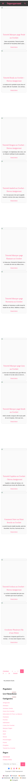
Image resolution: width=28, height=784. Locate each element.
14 (9, 673)
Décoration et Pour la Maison (12, 714)
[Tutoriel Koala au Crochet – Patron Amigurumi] (14, 62)
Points (5, 742)
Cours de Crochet (8, 711)
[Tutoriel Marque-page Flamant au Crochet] (14, 240)
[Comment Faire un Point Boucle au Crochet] (14, 504)
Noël (4, 734)
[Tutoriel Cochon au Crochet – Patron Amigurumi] (14, 571)
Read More (13, 47)
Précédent (6, 671)
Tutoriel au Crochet (9, 748)
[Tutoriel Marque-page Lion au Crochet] (14, 350)
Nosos (5, 737)
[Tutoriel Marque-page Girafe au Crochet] (14, 394)
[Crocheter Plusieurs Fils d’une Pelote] (14, 614)
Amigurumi (6, 702)
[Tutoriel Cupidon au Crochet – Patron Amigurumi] (14, 461)
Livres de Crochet (8, 725)
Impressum (6, 756)
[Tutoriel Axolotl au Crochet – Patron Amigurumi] (14, 173)
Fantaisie (6, 717)
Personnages (7, 739)
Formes (5, 720)
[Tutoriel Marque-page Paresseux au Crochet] (14, 283)
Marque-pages (7, 728)
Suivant (15, 673)
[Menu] (3, 3)
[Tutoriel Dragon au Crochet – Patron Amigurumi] (14, 130)
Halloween (6, 722)
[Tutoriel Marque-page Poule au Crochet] (14, 19)
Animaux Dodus (8, 708)
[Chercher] (23, 764)
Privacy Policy (7, 759)
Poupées (5, 745)
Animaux (5, 705)
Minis (4, 731)
